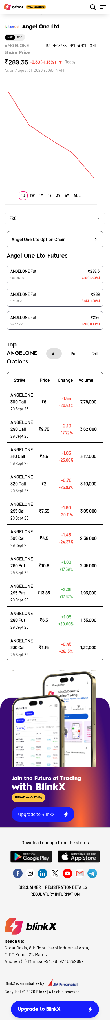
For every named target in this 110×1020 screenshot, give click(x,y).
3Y (58, 195)
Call (94, 353)
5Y (67, 195)
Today (70, 61)
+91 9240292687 (67, 961)
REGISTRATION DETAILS (66, 887)
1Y (50, 195)
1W (32, 195)
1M (41, 195)
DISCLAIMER (30, 887)
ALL (77, 195)
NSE (10, 37)
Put (74, 353)
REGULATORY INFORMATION (55, 894)
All (54, 353)
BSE (19, 37)
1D (23, 195)
